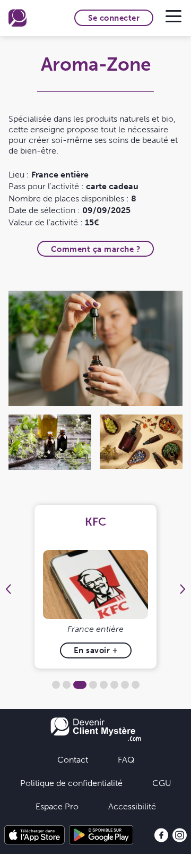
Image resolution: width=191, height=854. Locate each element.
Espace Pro (57, 806)
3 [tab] (79, 685)
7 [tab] (125, 685)
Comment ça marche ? (96, 249)
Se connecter (114, 18)
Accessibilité (132, 806)
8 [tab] (136, 685)
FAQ (126, 759)
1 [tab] (56, 685)
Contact (72, 759)
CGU (161, 782)
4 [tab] (93, 685)
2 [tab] (67, 685)
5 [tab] (104, 685)
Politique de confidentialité (71, 782)
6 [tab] (114, 685)
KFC (95, 521)
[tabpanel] (96, 587)
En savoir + (96, 650)
